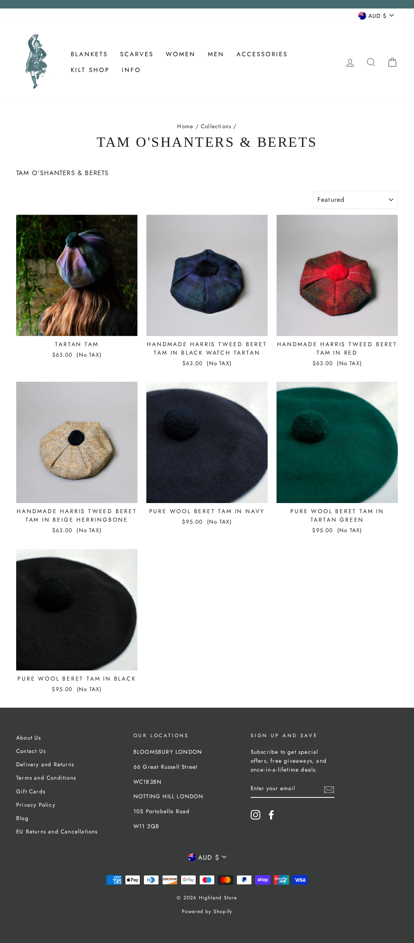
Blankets (89, 54)
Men (216, 54)
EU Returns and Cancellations (57, 831)
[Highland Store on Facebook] (271, 815)
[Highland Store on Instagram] (255, 815)
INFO (131, 70)
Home (185, 126)
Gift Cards (30, 791)
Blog (22, 818)
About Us (28, 738)
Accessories (262, 54)
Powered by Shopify (207, 911)
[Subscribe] (329, 789)
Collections (216, 126)
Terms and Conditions (46, 778)
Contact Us (31, 751)
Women (181, 54)
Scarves (137, 54)
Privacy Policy (35, 805)
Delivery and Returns (45, 764)
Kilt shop (90, 70)
